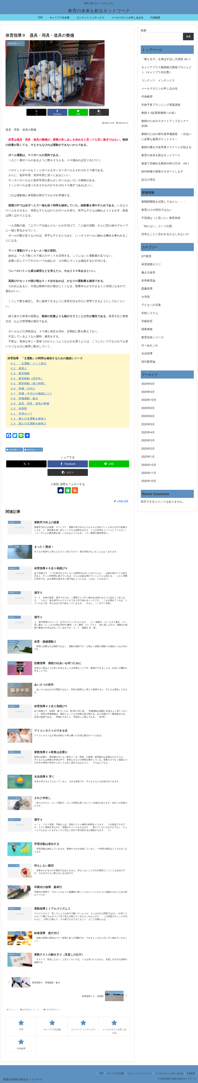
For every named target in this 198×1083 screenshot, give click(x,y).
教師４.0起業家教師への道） (159, 112)
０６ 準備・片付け (22, 388)
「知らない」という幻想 (156, 226)
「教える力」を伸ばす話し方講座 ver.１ (166, 59)
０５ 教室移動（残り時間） (28, 383)
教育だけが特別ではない (156, 210)
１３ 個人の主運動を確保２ (28, 423)
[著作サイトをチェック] (61, 490)
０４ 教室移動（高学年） (27, 378)
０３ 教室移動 (20, 373)
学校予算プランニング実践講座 (160, 104)
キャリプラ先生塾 (115, 1073)
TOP (101, 1073)
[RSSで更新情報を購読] (75, 490)
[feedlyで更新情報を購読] (68, 490)
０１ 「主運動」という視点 (28, 363)
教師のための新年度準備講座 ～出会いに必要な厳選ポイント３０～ (166, 136)
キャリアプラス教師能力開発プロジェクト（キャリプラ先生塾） (166, 69)
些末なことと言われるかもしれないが (165, 234)
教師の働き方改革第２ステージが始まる (166, 147)
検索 (143, 30)
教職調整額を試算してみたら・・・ (163, 201)
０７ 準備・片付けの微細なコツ (31, 393)
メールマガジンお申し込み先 (159, 88)
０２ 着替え (18, 368)
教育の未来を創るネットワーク (160, 155)
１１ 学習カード (21, 413)
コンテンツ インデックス (158, 80)
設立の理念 (148, 179)
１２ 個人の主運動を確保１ (28, 418)
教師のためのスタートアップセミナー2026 (165, 123)
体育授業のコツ (15, 449)
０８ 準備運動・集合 (24, 398)
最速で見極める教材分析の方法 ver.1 (165, 163)
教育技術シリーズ (34, 449)
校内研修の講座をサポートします (162, 171)
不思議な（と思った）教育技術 (160, 218)
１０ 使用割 (18, 408)
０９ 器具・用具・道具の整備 (29, 403)
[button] (99, 112)
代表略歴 (147, 96)
